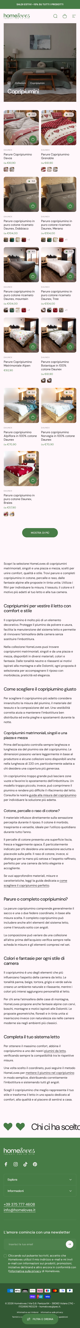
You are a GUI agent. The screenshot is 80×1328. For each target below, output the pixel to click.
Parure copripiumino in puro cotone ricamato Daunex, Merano (56, 224)
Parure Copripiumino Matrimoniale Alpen (18, 363)
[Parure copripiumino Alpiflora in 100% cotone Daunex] (21, 405)
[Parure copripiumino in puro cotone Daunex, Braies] (21, 468)
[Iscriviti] (69, 1244)
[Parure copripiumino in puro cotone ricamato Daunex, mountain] (21, 264)
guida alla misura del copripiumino (52, 795)
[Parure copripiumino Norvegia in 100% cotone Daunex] (58, 405)
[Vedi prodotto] (33, 139)
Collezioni (20, 83)
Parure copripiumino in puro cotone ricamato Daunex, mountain (19, 295)
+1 (29, 240)
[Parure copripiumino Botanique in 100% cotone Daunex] (58, 335)
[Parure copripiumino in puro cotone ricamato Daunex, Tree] (58, 264)
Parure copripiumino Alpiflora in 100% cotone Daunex (20, 436)
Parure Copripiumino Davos (18, 156)
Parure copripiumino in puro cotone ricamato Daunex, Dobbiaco (19, 224)
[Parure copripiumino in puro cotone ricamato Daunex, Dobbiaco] (21, 194)
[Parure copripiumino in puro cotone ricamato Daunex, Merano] (58, 194)
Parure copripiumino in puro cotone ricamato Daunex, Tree (56, 295)
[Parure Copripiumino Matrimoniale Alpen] (21, 335)
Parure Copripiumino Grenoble (55, 156)
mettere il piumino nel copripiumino (50, 1073)
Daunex (8, 150)
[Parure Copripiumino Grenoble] (58, 127)
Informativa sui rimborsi (28, 1312)
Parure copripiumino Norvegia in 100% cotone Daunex (58, 436)
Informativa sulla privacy (25, 1271)
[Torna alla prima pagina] (8, 83)
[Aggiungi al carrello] (33, 346)
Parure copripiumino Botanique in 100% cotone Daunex (55, 365)
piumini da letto (55, 1051)
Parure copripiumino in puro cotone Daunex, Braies (19, 499)
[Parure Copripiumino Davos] (21, 127)
